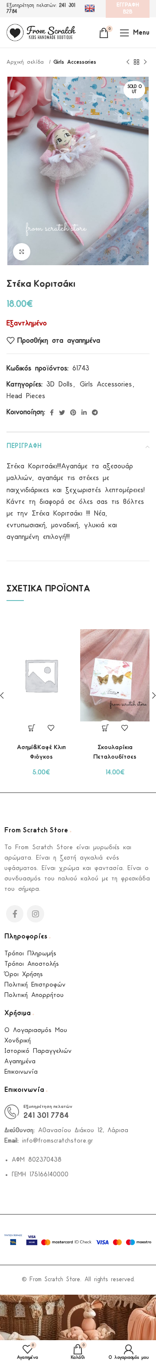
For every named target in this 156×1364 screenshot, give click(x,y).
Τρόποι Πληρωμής (30, 954)
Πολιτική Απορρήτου (34, 995)
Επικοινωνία (21, 1072)
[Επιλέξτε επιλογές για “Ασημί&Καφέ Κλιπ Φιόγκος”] (31, 728)
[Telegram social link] (95, 412)
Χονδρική (17, 1041)
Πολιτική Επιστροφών (34, 985)
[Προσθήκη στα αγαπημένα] (50, 728)
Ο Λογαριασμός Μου (35, 1030)
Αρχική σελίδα (26, 62)
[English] (90, 9)
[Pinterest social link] (73, 412)
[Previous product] (128, 62)
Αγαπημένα (20, 1062)
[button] (105, 728)
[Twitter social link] (62, 412)
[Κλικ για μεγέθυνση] (21, 251)
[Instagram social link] (35, 913)
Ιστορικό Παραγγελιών (38, 1051)
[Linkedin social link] (84, 412)
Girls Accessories (74, 62)
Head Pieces (25, 396)
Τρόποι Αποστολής (31, 964)
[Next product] (145, 62)
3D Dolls (59, 384)
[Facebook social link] (51, 412)
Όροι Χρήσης (23, 974)
